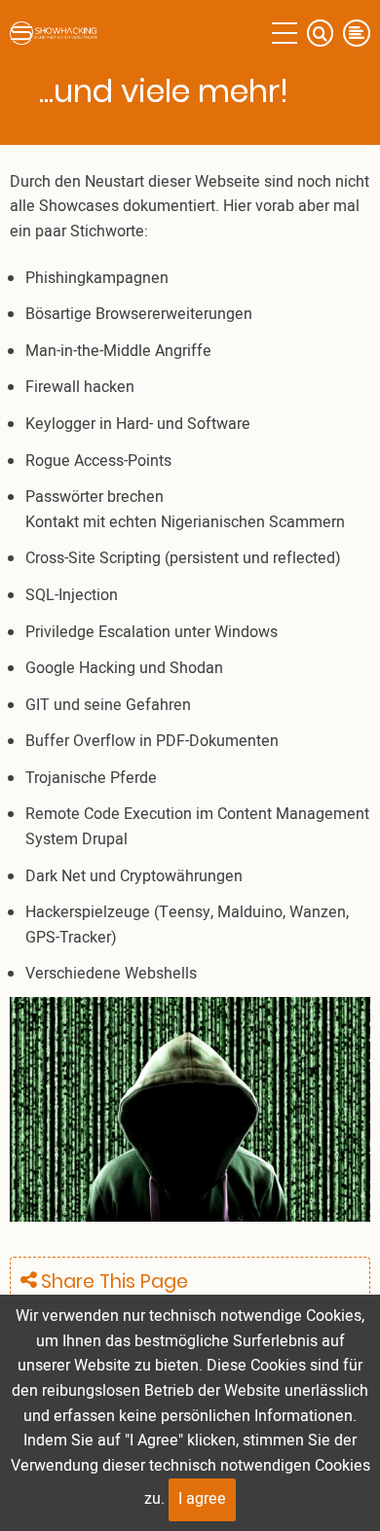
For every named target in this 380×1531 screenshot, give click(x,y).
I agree (202, 1499)
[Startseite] (53, 33)
